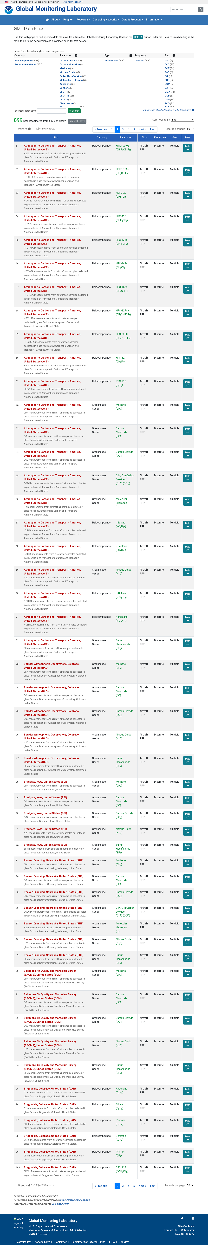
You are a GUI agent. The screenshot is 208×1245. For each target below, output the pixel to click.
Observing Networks (105, 19)
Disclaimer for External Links (88, 1242)
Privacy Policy (22, 1242)
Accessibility (42, 1242)
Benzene (65, 88)
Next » (142, 129)
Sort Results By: (161, 119)
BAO (167, 72)
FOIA (112, 1242)
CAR (167, 88)
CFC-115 (64, 95)
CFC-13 (64, 99)
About (55, 19)
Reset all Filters (77, 121)
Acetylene (65, 84)
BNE (167, 80)
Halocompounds (23, 60)
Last (152, 129)
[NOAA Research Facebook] (177, 1218)
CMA (167, 91)
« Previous (101, 129)
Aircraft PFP (111, 60)
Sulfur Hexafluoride (71, 76)
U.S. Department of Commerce (48, 1226)
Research (82, 19)
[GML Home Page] (47, 19)
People (67, 19)
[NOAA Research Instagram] (188, 1218)
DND (167, 99)
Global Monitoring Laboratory (56, 8)
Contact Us (170, 1230)
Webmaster (187, 1230)
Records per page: (175, 128)
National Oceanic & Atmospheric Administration (58, 1230)
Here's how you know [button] (71, 2)
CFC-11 (64, 91)
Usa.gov (124, 1242)
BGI (167, 76)
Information (153, 19)
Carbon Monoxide (70, 64)
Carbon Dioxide (68, 60)
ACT (167, 68)
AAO (167, 60)
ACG (167, 64)
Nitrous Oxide (67, 72)
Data (187, 146)
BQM (167, 84)
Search (75, 111)
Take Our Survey (184, 1234)
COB (167, 95)
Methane (65, 68)
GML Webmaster (60, 1203)
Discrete (139, 60)
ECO (167, 103)
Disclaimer (60, 1242)
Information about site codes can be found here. (167, 110)
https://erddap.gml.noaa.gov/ (75, 1200)
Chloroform (66, 103)
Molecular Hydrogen (71, 80)
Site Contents (186, 1226)
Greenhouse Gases (25, 64)
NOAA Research (39, 1234)
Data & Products (131, 19)
